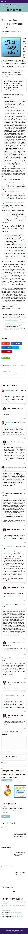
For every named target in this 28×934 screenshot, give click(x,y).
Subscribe (6, 816)
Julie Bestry (9, 604)
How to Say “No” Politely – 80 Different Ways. (13, 245)
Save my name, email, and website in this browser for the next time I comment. (12, 771)
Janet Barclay (9, 422)
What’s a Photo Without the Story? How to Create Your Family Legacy (14, 319)
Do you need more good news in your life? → (16, 374)
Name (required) (5, 751)
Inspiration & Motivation (12, 365)
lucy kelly (8, 390)
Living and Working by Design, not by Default (13, 202)
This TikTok (7, 237)
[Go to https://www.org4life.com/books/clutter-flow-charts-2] (14, 854)
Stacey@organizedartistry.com (15, 467)
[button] (8, 10)
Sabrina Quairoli (10, 695)
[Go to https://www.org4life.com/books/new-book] (14, 835)
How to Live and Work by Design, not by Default (12, 909)
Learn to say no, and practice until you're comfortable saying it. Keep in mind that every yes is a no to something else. (14, 85)
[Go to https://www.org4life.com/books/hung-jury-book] (14, 873)
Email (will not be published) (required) (11, 757)
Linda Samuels (10, 546)
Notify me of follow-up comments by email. (14, 774)
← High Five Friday (5, 371)
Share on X (21, 89)
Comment (4, 734)
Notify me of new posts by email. (12, 777)
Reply (24, 404)
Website (3, 762)
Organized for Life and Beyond (11, 329)
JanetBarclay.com (14, 932)
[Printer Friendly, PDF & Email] (5, 357)
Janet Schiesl (9, 658)
